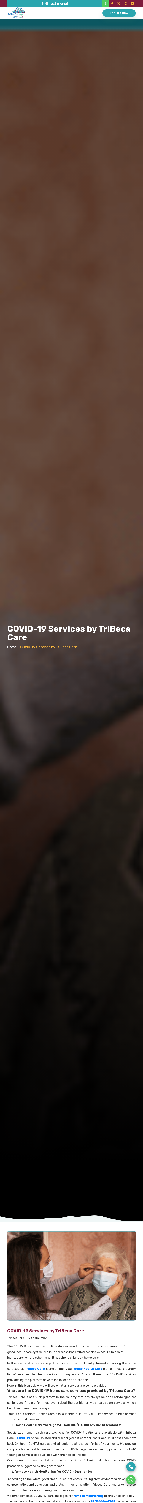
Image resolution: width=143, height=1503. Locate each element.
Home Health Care (88, 1369)
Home (12, 647)
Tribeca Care (35, 1369)
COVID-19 (22, 1438)
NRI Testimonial (55, 3)
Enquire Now (119, 13)
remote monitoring (88, 1496)
